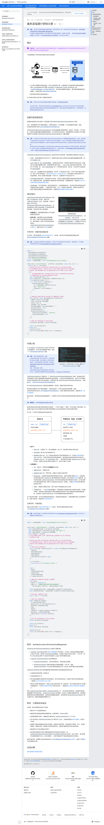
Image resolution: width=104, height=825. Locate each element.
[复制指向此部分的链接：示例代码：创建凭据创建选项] (49, 232)
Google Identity (39, 19)
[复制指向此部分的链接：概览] (32, 43)
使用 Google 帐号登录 (56, 790)
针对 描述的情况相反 (42, 364)
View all (79, 808)
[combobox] (77, 1)
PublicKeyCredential (70, 366)
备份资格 (74, 482)
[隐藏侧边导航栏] (19, 822)
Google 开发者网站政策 (34, 761)
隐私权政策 (30, 821)
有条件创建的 (75, 719)
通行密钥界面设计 (48, 499)
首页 (3, 6)
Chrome (60, 372)
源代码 (51, 243)
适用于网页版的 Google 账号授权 (47, 6)
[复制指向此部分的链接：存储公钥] (36, 344)
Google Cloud (80, 803)
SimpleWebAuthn (56, 106)
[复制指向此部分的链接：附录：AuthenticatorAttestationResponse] (68, 645)
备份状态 (75, 478)
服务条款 (26, 790)
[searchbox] (11, 11)
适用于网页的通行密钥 (30, 6)
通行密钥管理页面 (47, 686)
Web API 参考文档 (64, 6)
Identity (11, 2)
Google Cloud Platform (70, 815)
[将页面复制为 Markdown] (59, 24)
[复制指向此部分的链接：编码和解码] (36, 194)
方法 (34, 227)
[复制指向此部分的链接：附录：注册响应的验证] (48, 703)
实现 (47, 227)
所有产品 (81, 815)
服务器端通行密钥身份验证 (46, 31)
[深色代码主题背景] (82, 248)
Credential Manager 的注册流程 (50, 35)
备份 (77, 476)
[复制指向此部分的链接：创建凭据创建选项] (44, 118)
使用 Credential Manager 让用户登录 (45, 150)
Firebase (79, 795)
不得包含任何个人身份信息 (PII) (57, 173)
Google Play (80, 805)
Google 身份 (54, 792)
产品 (32, 19)
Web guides (22, 2)
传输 (47, 489)
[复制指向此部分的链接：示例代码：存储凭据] (43, 504)
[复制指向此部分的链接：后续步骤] (36, 748)
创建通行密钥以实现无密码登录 (77, 148)
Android (79, 790)
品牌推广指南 (27, 792)
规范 (61, 48)
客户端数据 (52, 652)
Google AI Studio (81, 798)
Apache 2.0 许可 (74, 759)
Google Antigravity (82, 800)
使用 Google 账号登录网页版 (14, 6)
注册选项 (78, 455)
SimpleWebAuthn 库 (47, 235)
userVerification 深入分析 (43, 681)
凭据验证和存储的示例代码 (46, 402)
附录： (41, 382)
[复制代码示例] (84, 248)
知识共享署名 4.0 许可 (49, 759)
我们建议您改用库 (63, 102)
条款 (25, 821)
